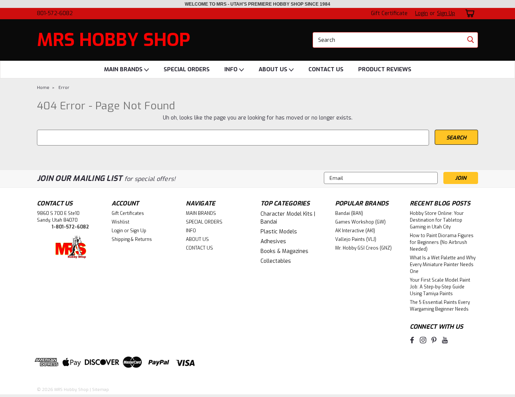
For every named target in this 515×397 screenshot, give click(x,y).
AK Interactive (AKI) (355, 231)
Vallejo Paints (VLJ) (355, 239)
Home (43, 87)
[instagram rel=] (423, 340)
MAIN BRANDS (124, 69)
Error (63, 87)
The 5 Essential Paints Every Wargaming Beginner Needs (440, 305)
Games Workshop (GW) (360, 222)
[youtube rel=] (444, 340)
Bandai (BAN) (349, 213)
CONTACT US (325, 69)
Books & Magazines (284, 251)
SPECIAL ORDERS (187, 69)
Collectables (276, 261)
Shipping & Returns (132, 239)
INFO (231, 69)
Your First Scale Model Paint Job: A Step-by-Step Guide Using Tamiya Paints (440, 287)
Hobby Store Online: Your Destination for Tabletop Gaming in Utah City (437, 220)
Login (421, 13)
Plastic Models (279, 231)
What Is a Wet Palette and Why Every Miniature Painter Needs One (442, 264)
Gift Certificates (128, 213)
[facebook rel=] (412, 340)
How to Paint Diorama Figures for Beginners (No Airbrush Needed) (442, 242)
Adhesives (273, 241)
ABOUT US (274, 69)
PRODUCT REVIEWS (384, 69)
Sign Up (446, 13)
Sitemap (100, 389)
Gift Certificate (389, 13)
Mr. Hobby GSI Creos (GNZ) (363, 248)
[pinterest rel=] (434, 340)
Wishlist (120, 222)
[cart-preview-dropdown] (468, 13)
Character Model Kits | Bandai (288, 217)
